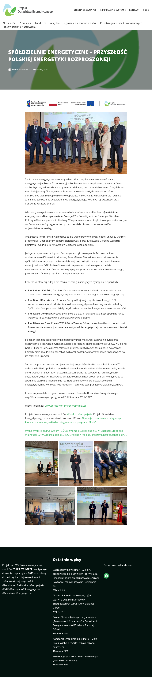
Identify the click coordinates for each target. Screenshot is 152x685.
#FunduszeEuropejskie (79, 414)
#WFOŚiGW (62, 430)
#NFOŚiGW (48, 430)
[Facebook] (106, 576)
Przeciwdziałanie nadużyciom (19, 27)
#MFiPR (37, 430)
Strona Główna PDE (85, 9)
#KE (95, 430)
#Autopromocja (50, 434)
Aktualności (9, 23)
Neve (5, 681)
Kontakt (134, 9)
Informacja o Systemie (113, 9)
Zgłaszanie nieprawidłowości (80, 23)
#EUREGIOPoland (69, 434)
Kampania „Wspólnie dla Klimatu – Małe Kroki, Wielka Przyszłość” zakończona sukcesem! (75, 642)
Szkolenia (25, 23)
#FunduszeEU (33, 434)
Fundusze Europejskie (47, 23)
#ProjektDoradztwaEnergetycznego (100, 434)
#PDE (124, 434)
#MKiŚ (29, 430)
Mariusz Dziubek (20, 69)
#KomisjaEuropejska (80, 430)
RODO (146, 9)
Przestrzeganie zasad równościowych (121, 23)
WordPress (30, 681)
